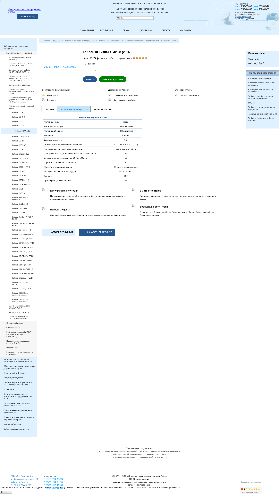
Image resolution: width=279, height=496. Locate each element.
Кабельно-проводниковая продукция (15, 47)
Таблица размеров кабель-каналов (261, 119)
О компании (87, 30)
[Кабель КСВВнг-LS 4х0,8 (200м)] (60, 67)
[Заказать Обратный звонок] (262, 44)
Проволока (8, 389)
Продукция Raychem (13, 378)
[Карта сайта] (30, 4)
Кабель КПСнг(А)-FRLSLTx (23, 278)
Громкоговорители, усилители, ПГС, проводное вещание (18, 383)
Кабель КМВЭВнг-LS (20, 208)
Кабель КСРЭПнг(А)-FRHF (23, 234)
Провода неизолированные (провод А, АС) (18, 342)
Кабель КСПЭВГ (19, 145)
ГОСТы (251, 103)
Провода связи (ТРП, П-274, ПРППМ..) (20, 58)
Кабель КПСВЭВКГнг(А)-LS (23, 274)
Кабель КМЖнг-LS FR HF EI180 (22, 218)
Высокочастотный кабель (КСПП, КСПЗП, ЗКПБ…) (19, 71)
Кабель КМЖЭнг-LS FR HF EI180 (23, 225)
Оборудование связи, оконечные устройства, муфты (19, 367)
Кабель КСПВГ (18, 141)
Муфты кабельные (12, 424)
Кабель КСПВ (17, 113)
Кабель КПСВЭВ (19, 176)
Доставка (146, 30)
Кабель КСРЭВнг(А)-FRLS (23, 239)
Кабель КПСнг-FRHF (20, 163)
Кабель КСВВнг (18, 213)
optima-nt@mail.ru (243, 17)
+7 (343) (47, 488)
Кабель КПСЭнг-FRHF (21, 167)
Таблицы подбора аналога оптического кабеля (260, 97)
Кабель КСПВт (18, 150)
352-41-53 (57, 488)
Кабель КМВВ (17, 189)
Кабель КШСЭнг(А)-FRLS (22, 269)
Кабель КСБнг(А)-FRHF (21, 289)
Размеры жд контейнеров (260, 78)
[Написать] (42, 4)
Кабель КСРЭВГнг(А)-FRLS (23, 243)
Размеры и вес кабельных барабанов (260, 90)
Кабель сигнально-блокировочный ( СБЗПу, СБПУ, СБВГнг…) (21, 91)
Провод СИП (11, 348)
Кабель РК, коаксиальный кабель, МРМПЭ (19, 307)
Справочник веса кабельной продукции (261, 84)
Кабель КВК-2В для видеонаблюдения (20, 301)
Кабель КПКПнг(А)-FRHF (22, 260)
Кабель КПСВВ (18, 171)
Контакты (185, 30)
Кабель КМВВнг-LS (20, 204)
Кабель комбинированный (19, 85)
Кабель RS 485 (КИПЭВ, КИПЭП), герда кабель (18, 318)
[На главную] (18, 4)
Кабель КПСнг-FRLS (20, 154)
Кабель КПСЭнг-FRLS (21, 158)
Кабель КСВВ (17, 121)
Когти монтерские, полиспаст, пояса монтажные (17, 404)
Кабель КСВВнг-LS (23, 131)
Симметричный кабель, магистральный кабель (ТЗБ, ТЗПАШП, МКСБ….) (20, 79)
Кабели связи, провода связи (19, 53)
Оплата (166, 30)
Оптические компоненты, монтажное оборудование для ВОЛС (17, 396)
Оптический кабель (14, 323)
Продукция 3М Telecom (14, 373)
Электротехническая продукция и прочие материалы (18, 418)
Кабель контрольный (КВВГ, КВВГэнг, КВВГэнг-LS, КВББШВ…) (18, 334)
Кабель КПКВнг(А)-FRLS (22, 252)
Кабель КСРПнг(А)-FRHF (22, 230)
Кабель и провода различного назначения (19, 353)
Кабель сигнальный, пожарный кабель (21, 107)
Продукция (106, 30)
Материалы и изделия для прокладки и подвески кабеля (17, 360)
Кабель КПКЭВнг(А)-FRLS (22, 256)
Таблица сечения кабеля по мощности (261, 108)
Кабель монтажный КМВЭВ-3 (20, 199)
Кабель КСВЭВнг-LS (20, 136)
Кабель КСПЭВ (18, 117)
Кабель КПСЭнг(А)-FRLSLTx (20, 283)
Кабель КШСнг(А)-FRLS (22, 265)
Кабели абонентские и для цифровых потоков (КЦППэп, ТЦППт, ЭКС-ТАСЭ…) (20, 100)
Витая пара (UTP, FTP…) (19, 312)
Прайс (126, 30)
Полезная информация (262, 73)
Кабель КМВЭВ (18, 193)
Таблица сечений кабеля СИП (262, 114)
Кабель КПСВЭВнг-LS (21, 185)
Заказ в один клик (113, 79)
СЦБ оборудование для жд (16, 429)
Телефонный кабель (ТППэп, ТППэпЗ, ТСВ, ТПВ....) (20, 65)
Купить (90, 79)
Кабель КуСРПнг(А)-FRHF (22, 247)
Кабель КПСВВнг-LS (20, 180)
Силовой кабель (13, 328)
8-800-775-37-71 (158, 3)
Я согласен (6, 492)
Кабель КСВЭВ (18, 126)
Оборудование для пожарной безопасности (17, 411)
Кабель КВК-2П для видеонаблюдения (20, 294)
